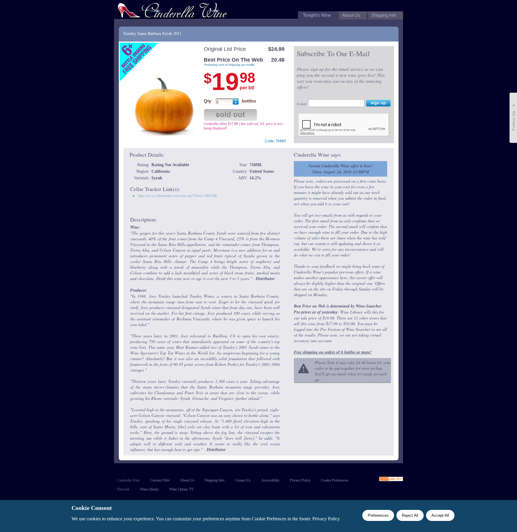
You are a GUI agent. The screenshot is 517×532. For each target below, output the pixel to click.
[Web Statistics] (391, 479)
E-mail (301, 103)
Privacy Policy (300, 480)
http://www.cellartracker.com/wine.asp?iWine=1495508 (177, 196)
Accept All (440, 515)
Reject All (410, 515)
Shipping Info (214, 480)
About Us (187, 480)
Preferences (378, 515)
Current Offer (160, 480)
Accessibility (270, 480)
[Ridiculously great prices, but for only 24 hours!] (172, 11)
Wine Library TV (181, 489)
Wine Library (149, 489)
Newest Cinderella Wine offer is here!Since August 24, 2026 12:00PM (340, 169)
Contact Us (243, 480)
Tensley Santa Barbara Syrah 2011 (152, 33)
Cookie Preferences (335, 480)
